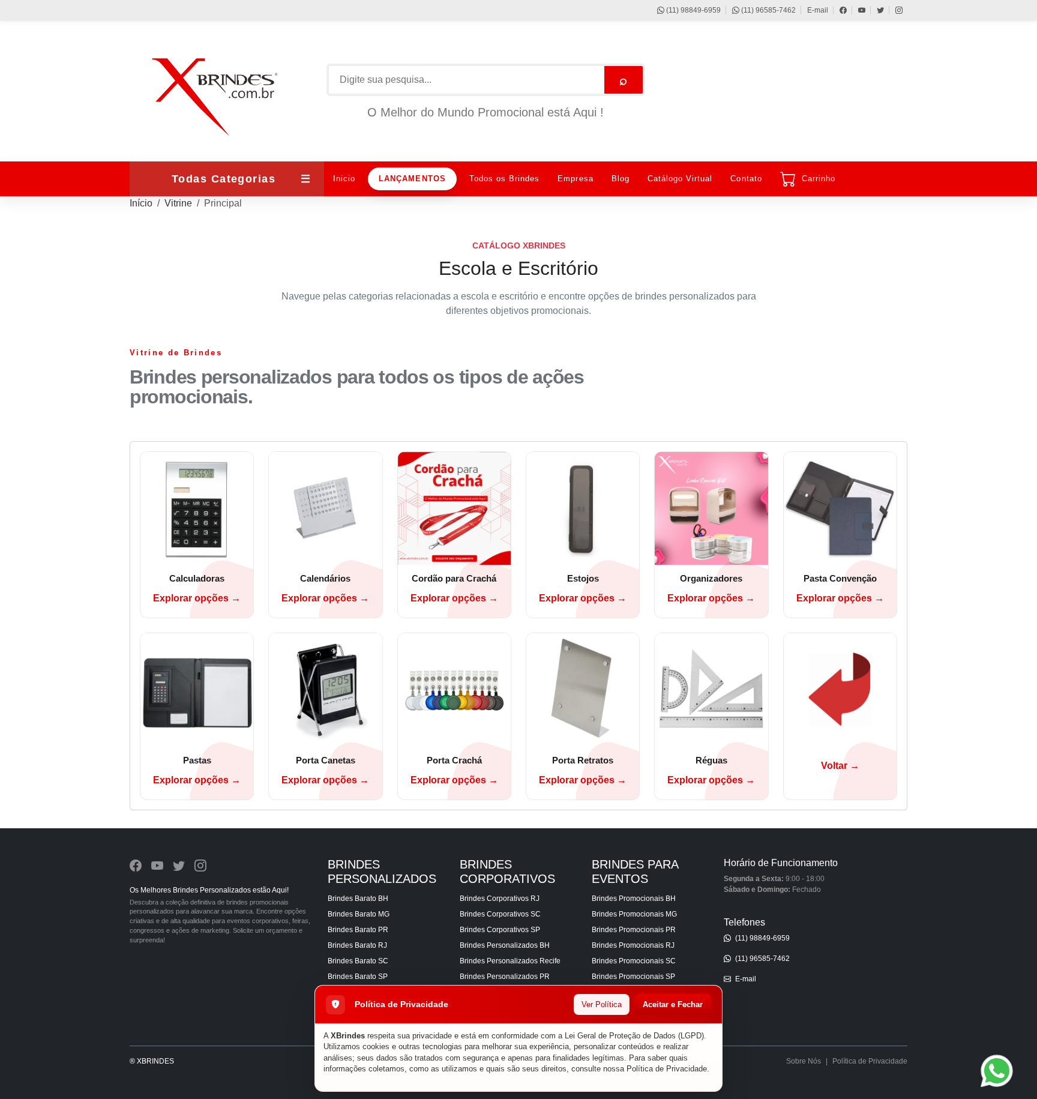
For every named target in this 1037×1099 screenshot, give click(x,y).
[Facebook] (837, 10)
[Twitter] (874, 10)
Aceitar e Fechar (673, 1004)
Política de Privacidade (667, 1068)
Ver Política (602, 1004)
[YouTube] (856, 10)
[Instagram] (893, 10)
